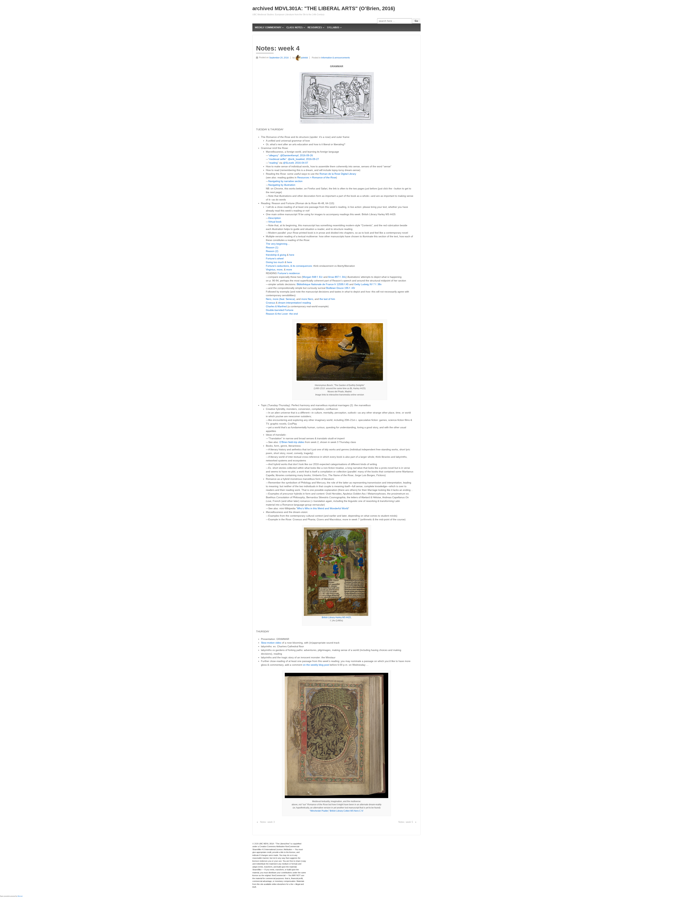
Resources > (316, 177)
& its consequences (301, 265)
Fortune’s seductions (277, 265)
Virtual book (274, 221)
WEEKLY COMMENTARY (268, 27)
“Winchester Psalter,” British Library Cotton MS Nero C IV (336, 811)
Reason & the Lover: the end (282, 313)
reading (273, 162)
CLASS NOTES (294, 27)
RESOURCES (315, 27)
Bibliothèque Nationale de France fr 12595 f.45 (323, 284)
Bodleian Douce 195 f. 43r (340, 288)
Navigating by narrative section (285, 181)
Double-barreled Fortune (279, 310)
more (280, 269)
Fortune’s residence (289, 273)
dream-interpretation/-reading (294, 302)
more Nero (307, 299)
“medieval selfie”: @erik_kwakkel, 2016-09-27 (293, 159)
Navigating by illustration (281, 184)
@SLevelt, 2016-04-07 (295, 162)
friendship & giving (276, 254)
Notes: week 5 (405, 822)
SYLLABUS (333, 27)
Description (274, 218)
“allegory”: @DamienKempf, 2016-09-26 (290, 155)
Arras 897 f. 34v (337, 276)
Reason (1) (272, 247)
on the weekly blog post (316, 664)
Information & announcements (335, 57)
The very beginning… (278, 243)
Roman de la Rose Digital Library (337, 173)
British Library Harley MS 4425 (336, 617)
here (291, 254)
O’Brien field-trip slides (291, 442)
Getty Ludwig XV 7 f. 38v (368, 284)
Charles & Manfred (276, 306)
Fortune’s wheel (275, 258)
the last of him (327, 299)
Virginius (270, 269)
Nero (268, 299)
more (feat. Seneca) (284, 299)
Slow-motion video (271, 642)
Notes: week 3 (267, 822)
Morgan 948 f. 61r (313, 276)
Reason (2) (272, 251)
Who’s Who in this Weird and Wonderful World (322, 508)
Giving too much (275, 262)
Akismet (20, 896)
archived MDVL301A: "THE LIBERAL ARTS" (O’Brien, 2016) (323, 8)
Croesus (270, 302)
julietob (304, 57)
